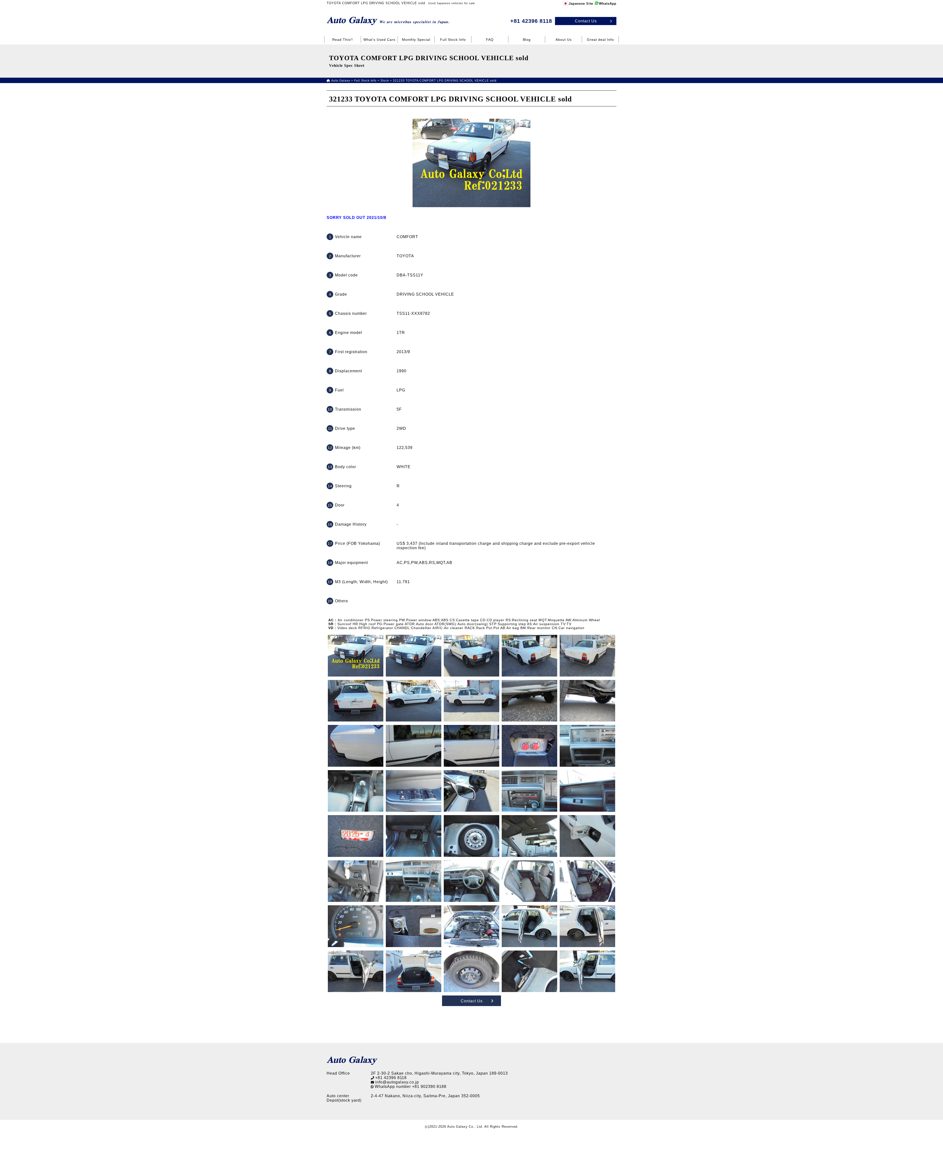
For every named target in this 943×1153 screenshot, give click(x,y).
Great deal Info (600, 40)
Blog (527, 40)
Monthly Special (416, 40)
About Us (563, 40)
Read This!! (342, 40)
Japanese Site (581, 3)
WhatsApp (607, 3)
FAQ (490, 40)
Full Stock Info (453, 40)
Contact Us (472, 1001)
